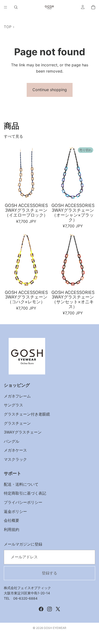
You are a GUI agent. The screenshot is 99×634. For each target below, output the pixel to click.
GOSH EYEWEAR (55, 628)
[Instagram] (49, 609)
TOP (8, 27)
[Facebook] (41, 609)
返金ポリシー (15, 511)
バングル (11, 441)
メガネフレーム (17, 396)
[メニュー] (5, 7)
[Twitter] (58, 609)
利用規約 (11, 529)
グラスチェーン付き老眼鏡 (27, 414)
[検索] (16, 7)
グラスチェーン (17, 423)
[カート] (93, 7)
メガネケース (15, 450)
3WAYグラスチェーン (23, 432)
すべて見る (13, 136)
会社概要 (11, 520)
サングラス (13, 405)
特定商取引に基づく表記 (25, 493)
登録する (49, 573)
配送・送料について (21, 484)
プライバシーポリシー (23, 502)
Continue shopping (49, 89)
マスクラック (15, 459)
